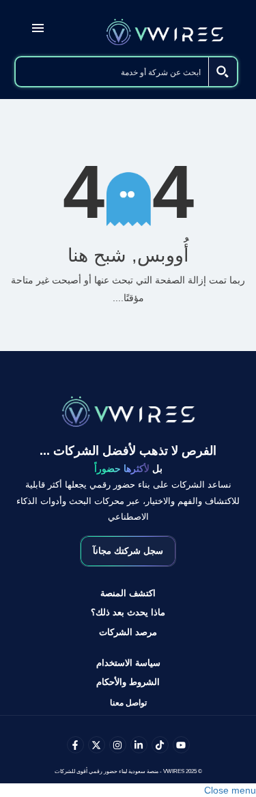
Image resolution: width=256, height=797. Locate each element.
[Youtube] (181, 744)
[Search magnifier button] (222, 71)
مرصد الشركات (128, 632)
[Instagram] (117, 744)
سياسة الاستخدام (128, 663)
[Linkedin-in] (138, 744)
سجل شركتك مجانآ (128, 551)
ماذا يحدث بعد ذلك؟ (128, 612)
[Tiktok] (160, 744)
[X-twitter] (96, 744)
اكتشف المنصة (128, 593)
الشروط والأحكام (128, 682)
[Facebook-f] (75, 744)
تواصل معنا (128, 703)
